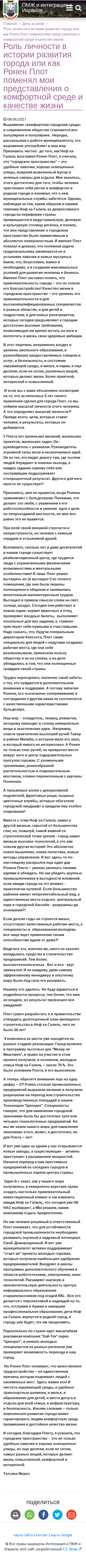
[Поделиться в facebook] (43, 1515)
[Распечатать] (15, 1515)
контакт (42, 1535)
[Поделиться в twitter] (57, 1515)
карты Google (61, 1535)
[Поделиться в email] (71, 1515)
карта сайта (23, 1535)
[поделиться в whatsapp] (30, 1515)
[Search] (78, 8)
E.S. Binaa (72, 1549)
